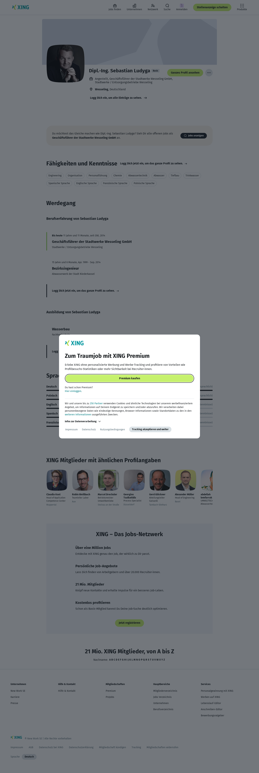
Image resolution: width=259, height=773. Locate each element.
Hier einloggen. (73, 391)
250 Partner (96, 403)
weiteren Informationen (78, 414)
